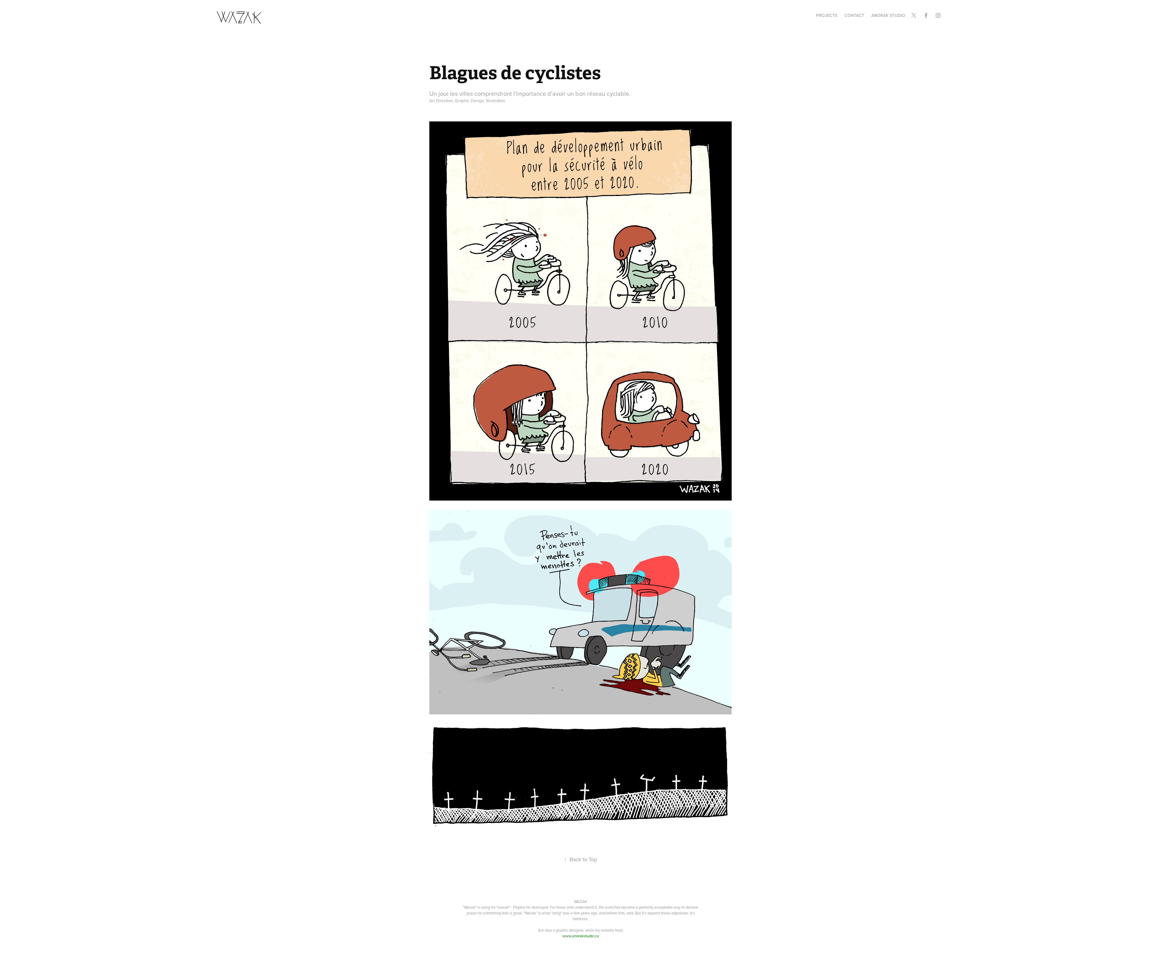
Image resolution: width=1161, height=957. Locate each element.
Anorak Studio (888, 15)
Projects (826, 15)
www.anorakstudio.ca (580, 936)
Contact (854, 15)
